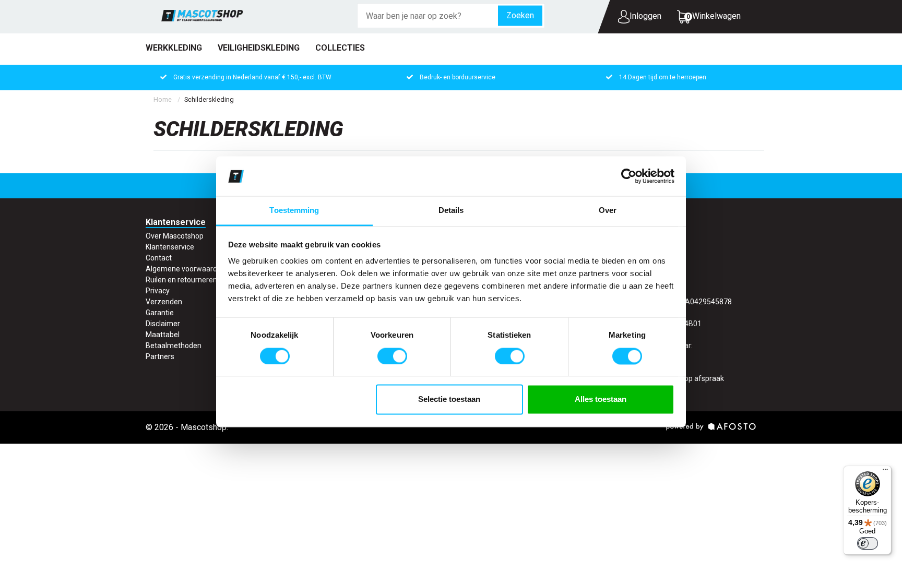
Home (162, 99)
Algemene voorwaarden (185, 269)
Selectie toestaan (449, 399)
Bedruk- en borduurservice (457, 77)
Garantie (160, 312)
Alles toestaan (600, 399)
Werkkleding (174, 48)
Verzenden (164, 302)
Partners (160, 356)
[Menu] (885, 472)
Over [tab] (607, 210)
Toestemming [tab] (294, 210)
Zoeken (520, 15)
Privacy (158, 291)
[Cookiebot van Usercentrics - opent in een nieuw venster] (628, 176)
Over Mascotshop (175, 236)
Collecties (340, 48)
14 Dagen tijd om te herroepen (662, 77)
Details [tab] (451, 210)
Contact (159, 258)
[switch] (392, 356)
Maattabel (163, 334)
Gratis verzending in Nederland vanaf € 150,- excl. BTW (252, 77)
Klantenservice (170, 247)
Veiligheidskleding (259, 48)
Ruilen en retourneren (181, 280)
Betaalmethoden (173, 345)
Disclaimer (163, 323)
